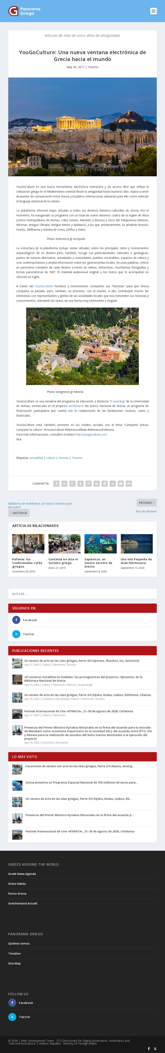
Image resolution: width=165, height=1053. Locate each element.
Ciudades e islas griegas (55, 699)
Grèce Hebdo (17, 884)
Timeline (14, 953)
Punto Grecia (17, 893)
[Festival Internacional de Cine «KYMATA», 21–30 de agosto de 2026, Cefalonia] (17, 714)
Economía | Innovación (55, 742)
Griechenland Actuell (22, 903)
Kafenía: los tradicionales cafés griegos (27, 562)
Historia (63, 458)
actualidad (36, 458)
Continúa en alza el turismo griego (63, 561)
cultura (50, 458)
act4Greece (76, 406)
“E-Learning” (117, 401)
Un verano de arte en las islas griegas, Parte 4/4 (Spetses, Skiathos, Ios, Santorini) (81, 661)
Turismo (93, 67)
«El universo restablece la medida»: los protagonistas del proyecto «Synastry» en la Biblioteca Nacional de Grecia (83, 678)
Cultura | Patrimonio (53, 664)
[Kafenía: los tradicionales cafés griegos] (28, 543)
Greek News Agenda (22, 874)
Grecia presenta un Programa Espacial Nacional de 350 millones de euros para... (82, 782)
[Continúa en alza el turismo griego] (64, 543)
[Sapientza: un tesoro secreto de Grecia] (101, 543)
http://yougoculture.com (91, 434)
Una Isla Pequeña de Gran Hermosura (136, 561)
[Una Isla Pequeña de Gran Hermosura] (137, 543)
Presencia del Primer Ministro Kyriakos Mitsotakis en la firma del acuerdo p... (80, 815)
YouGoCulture (44, 286)
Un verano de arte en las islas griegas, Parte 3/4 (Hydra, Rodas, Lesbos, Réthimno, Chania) (87, 695)
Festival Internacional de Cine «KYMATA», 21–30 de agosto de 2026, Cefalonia (78, 711)
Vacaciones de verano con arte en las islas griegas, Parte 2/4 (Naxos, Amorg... (80, 766)
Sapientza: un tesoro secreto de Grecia (98, 562)
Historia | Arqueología (80, 685)
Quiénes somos (19, 943)
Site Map (14, 963)
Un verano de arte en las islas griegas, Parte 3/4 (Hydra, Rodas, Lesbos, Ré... (79, 799)
